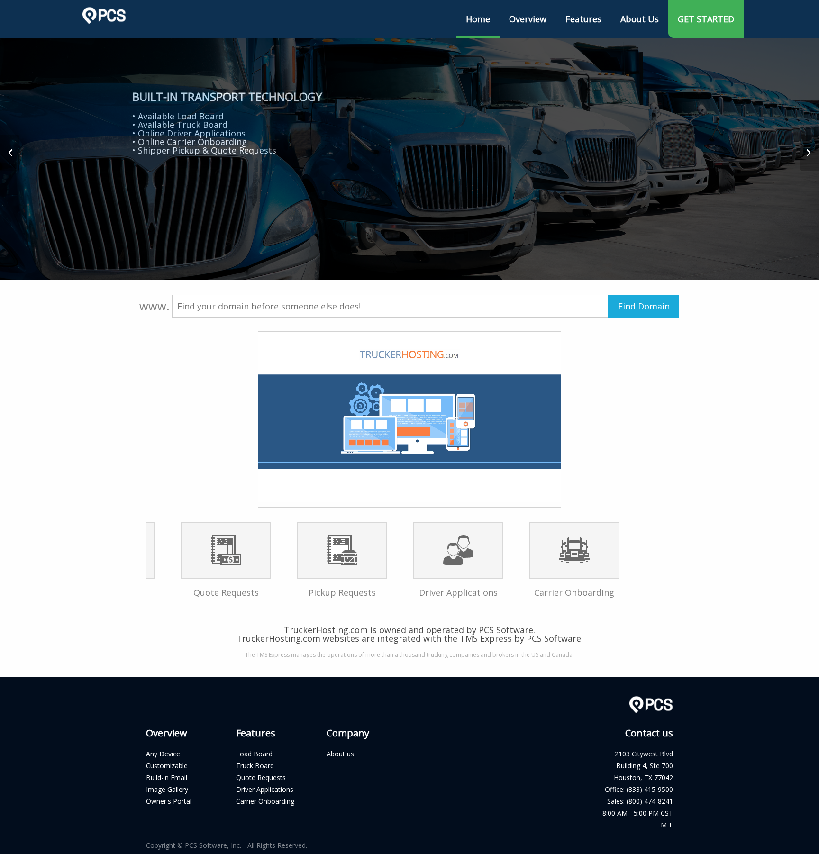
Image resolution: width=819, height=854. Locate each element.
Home (478, 19)
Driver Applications (264, 789)
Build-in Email (166, 777)
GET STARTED (706, 19)
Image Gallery (167, 789)
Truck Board (255, 765)
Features (583, 19)
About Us (639, 19)
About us (340, 753)
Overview (527, 19)
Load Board (254, 753)
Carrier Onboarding (265, 801)
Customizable (167, 765)
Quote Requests (261, 777)
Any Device (163, 753)
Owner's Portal (168, 801)
